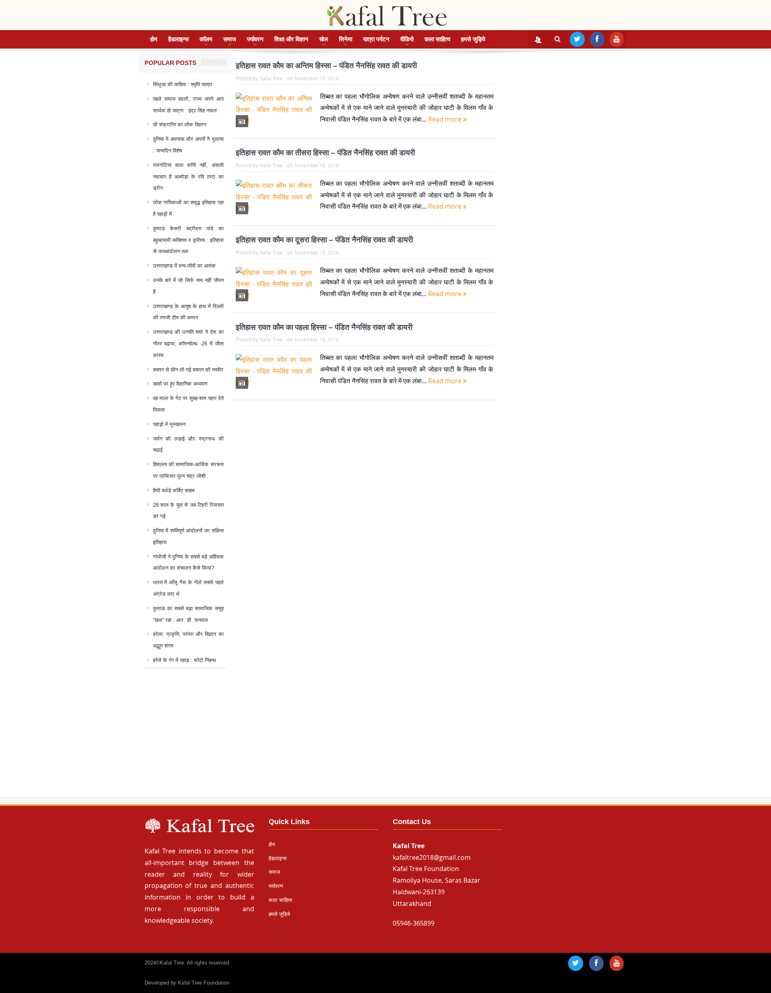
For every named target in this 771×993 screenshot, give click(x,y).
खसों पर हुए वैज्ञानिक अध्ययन (180, 384)
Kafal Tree (271, 78)
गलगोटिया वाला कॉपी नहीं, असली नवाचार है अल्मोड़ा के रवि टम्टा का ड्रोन (188, 176)
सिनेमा (345, 39)
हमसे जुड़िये (473, 39)
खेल (323, 39)
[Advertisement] (385, 741)
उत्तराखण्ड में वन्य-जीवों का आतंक (184, 266)
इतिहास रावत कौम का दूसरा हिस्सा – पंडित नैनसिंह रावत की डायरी (324, 240)
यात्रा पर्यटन (376, 39)
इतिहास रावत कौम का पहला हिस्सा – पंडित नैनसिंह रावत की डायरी (324, 327)
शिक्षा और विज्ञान (291, 39)
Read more (445, 119)
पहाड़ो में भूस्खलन (169, 424)
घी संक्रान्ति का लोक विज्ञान (179, 125)
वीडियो (407, 39)
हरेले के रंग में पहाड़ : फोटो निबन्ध (184, 660)
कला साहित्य (437, 39)
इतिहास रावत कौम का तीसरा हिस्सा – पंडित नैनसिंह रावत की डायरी (325, 152)
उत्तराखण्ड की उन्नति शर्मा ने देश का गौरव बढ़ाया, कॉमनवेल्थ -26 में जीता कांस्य (188, 343)
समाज (229, 39)
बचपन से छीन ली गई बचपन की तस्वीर (188, 370)
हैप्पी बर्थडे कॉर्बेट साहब (173, 490)
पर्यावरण (255, 39)
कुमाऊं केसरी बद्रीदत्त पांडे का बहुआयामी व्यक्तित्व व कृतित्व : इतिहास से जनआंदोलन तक (188, 240)
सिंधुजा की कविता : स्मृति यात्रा (182, 84)
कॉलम (206, 39)
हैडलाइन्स (178, 39)
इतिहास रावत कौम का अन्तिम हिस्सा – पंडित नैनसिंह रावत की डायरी (326, 65)
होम (153, 39)
